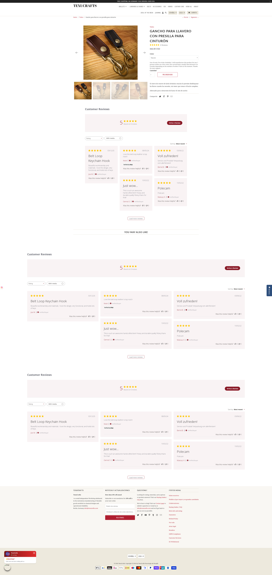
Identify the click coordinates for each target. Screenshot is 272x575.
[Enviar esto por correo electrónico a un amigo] (171, 96)
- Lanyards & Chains (137, 6)
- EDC (164, 7)
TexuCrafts (122, 563)
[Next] (144, 52)
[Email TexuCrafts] (161, 515)
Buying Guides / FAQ (175, 507)
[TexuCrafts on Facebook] (142, 515)
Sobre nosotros (174, 495)
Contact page (160, 503)
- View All (188, 7)
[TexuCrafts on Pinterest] (149, 515)
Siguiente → (195, 17)
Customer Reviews (175, 538)
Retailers (172, 530)
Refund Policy (173, 519)
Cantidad (153, 71)
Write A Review (174, 123)
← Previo (185, 17)
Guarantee (172, 515)
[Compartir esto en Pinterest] (167, 96)
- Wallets (122, 6)
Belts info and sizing (175, 511)
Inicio (75, 17)
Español (132, 556)
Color (152, 54)
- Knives (170, 7)
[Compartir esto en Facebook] (163, 96)
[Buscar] (166, 13)
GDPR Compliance (175, 534)
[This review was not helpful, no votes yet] (112, 178)
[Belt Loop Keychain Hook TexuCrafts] (110, 53)
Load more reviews (136, 219)
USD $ (141, 556)
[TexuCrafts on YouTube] (146, 515)
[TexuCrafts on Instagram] (157, 515)
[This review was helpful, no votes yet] (108, 178)
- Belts (148, 7)
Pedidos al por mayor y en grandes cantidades (184, 499)
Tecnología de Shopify (151, 563)
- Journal (157, 13)
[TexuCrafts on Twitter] (138, 515)
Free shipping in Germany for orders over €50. (136, 1)
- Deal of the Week (146, 13)
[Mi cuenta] (163, 13)
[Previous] (76, 52)
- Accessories (157, 7)
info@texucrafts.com (91, 508)
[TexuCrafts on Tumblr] (153, 515)
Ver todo (172, 522)
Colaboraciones (174, 503)
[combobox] (94, 138)
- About (195, 7)
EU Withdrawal (174, 542)
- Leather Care (179, 7)
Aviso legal (172, 526)
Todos (81, 17)
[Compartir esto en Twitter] (160, 96)
